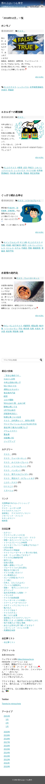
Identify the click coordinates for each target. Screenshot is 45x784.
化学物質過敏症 (36, 87)
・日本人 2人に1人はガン (13, 583)
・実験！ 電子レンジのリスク (15, 588)
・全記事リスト (8, 642)
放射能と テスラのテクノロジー (16, 513)
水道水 (4, 90)
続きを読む (39, 77)
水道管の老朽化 (9, 273)
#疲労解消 (16, 245)
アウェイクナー (10, 431)
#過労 (24, 245)
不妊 (20, 329)
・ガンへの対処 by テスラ (13, 578)
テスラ (21, 31)
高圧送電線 (35, 173)
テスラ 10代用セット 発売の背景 (19, 421)
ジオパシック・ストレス (12, 516)
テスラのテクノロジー (11, 511)
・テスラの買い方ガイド (12, 573)
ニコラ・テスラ (10, 482)
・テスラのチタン (9, 613)
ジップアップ (9, 441)
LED (25, 168)
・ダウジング (7, 590)
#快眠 (8, 245)
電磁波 (11, 90)
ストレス (10, 248)
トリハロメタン (11, 329)
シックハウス (23, 87)
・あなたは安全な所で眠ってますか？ (18, 625)
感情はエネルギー (11, 389)
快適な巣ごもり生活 (12, 417)
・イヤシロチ (7, 595)
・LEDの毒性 (7, 548)
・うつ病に (6, 580)
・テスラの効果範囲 (10, 598)
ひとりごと (8, 486)
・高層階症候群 (8, 630)
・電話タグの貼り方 (10, 570)
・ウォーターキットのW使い (14, 600)
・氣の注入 (6, 608)
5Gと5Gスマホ (10, 386)
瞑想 (6, 396)
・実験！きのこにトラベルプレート (17, 540)
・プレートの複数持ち (11, 585)
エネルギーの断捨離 (12, 112)
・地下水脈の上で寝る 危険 (13, 623)
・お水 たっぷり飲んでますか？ (16, 555)
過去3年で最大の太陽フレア (16, 427)
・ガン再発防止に (9, 575)
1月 (7, 726)
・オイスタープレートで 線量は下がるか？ (20, 545)
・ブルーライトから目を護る (14, 568)
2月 (7, 723)
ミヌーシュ (8, 490)
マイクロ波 (31, 170)
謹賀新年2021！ (11, 414)
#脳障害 (26, 326)
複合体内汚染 (9, 393)
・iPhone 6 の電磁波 (11, 550)
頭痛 (21, 331)
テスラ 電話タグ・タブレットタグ (19, 478)
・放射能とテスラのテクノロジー (16, 618)
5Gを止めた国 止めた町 (14, 403)
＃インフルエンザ (11, 242)
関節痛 (15, 331)
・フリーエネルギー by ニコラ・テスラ (19, 538)
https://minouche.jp (26, 659)
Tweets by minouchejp (11, 704)
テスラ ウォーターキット (27, 278)
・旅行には (6, 560)
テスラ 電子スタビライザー (16, 474)
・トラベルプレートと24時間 (14, 543)
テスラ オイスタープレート (16, 462)
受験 (30, 248)
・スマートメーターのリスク (14, 603)
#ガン (6, 326)
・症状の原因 (7, 563)
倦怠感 (26, 329)
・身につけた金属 (9, 615)
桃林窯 (5, 521)
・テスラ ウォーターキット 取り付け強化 (19, 553)
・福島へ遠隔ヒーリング (12, 565)
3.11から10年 (9, 379)
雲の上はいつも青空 (12, 3)
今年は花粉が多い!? (12, 382)
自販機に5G (9, 438)
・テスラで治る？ (9, 610)
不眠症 (24, 248)
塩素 (32, 329)
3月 (7, 720)
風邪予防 (10, 251)
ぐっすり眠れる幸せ (12, 195)
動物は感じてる (10, 407)
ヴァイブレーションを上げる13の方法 (20, 424)
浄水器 (13, 173)
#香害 (19, 168)
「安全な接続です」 (12, 376)
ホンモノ (6, 25)
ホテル (17, 248)
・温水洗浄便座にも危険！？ (14, 593)
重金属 (6, 434)
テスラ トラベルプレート (29, 201)
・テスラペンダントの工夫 (13, 535)
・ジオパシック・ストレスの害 (15, 628)
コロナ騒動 (8, 400)
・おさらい (6, 533)
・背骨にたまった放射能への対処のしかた (20, 620)
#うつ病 (23, 242)
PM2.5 (30, 168)
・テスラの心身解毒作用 (12, 558)
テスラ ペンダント (12, 470)
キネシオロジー (8, 518)
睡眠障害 (37, 248)
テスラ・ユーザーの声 (11, 508)
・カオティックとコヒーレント (15, 605)
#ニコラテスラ (10, 87)
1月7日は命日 (9, 410)
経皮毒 (19, 173)
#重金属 (34, 326)
